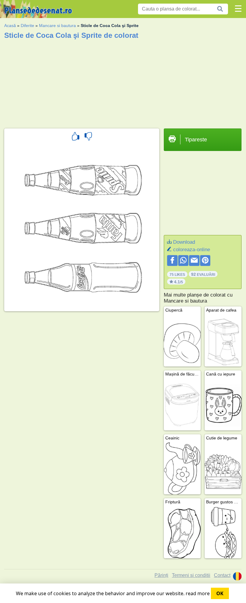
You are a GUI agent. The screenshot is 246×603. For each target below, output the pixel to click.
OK (220, 593)
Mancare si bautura (57, 25)
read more (198, 593)
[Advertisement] (123, 82)
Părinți (161, 575)
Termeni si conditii (191, 575)
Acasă (10, 25)
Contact (222, 575)
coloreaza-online (191, 249)
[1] (75, 137)
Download (184, 242)
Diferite (27, 25)
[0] (88, 137)
